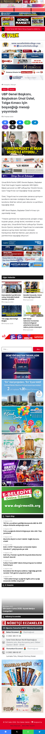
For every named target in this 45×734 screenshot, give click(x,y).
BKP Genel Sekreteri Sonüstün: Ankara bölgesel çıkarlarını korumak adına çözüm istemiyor (32, 323)
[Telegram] (35, 122)
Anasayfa (6, 84)
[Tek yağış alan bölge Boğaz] (12, 311)
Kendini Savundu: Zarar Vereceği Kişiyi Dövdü (32, 296)
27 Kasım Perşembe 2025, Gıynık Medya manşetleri (20, 609)
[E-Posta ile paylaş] (12, 127)
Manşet (13, 84)
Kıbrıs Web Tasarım (28, 726)
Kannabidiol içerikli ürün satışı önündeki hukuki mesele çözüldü (11, 297)
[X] (12, 122)
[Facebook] (5, 122)
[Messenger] (20, 122)
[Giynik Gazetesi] (10, 35)
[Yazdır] (20, 127)
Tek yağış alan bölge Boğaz (10, 320)
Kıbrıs (5, 89)
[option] (22, 601)
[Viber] (5, 127)
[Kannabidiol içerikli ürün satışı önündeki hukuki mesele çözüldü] (12, 287)
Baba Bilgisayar (15, 726)
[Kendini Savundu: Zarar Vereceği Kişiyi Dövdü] (33, 287)
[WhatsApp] (27, 122)
